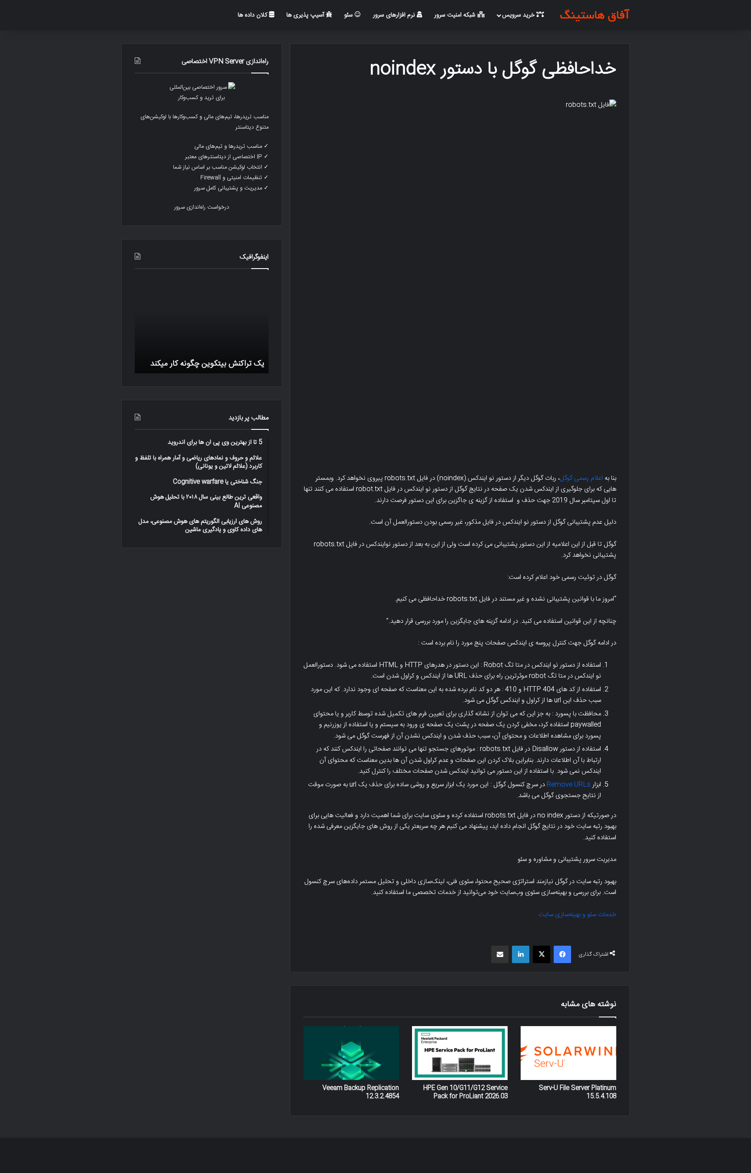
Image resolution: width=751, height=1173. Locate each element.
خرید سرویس (519, 15)
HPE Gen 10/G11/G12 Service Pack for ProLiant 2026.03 (465, 1092)
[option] (202, 325)
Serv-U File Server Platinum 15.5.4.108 (577, 1092)
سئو (349, 15)
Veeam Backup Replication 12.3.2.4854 (360, 1092)
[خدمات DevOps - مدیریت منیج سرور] (594, 15)
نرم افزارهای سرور (395, 15)
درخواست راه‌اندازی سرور (201, 207)
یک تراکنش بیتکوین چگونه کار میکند (207, 363)
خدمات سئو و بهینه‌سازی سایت (577, 914)
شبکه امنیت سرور (455, 15)
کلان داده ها (253, 15)
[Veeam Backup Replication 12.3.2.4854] (351, 1053)
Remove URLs (569, 784)
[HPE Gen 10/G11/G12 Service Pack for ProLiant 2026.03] (460, 1053)
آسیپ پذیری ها (306, 15)
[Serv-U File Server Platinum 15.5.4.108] (568, 1053)
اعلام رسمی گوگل (581, 478)
